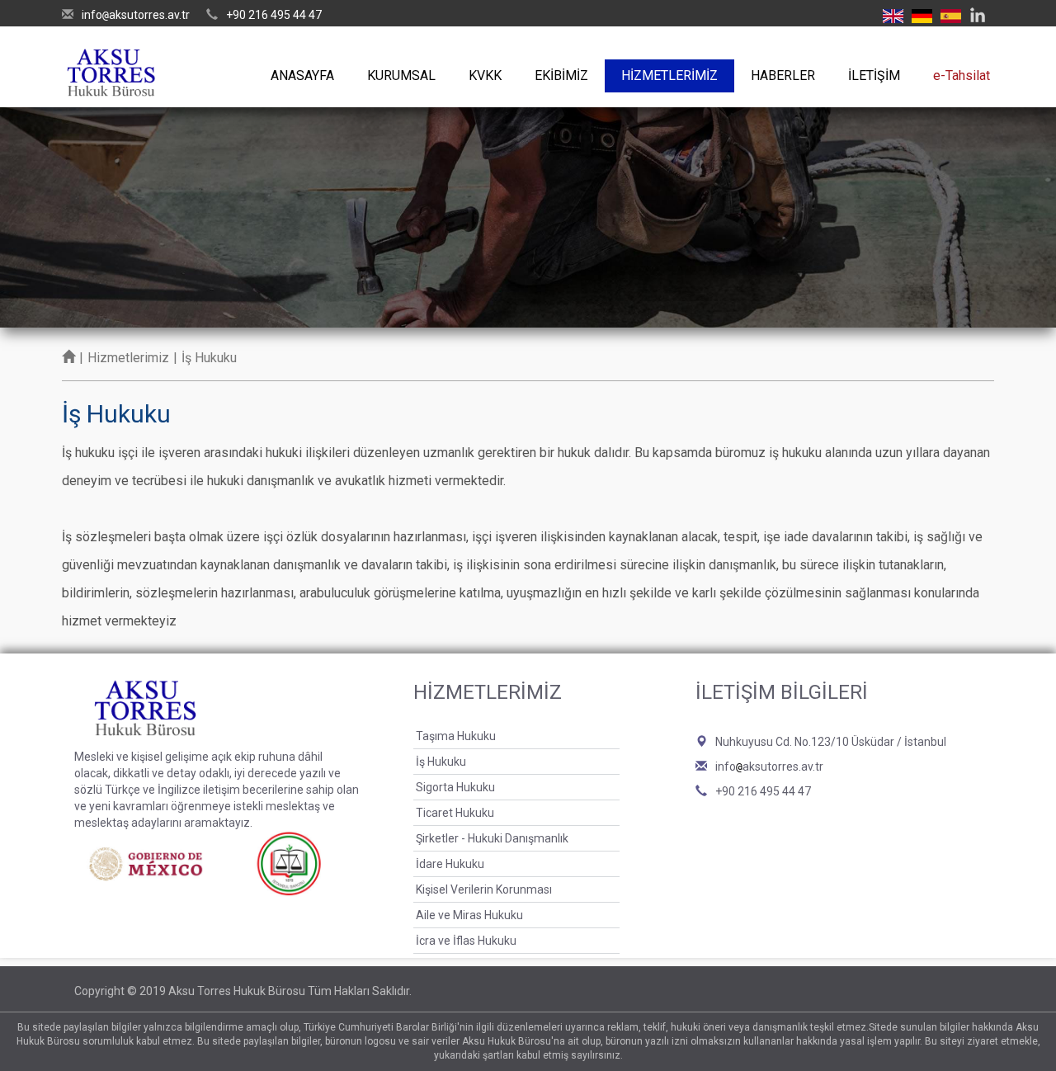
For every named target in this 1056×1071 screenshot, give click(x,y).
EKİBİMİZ (561, 75)
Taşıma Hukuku (456, 736)
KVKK (485, 75)
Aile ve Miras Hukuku (469, 915)
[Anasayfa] (68, 358)
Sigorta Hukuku (455, 787)
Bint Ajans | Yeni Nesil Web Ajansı (954, 991)
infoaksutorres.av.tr (136, 14)
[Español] (950, 15)
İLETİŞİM (874, 75)
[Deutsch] (922, 15)
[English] (893, 15)
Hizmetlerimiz (128, 358)
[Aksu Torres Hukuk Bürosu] (111, 67)
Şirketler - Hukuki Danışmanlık (492, 838)
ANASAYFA (302, 75)
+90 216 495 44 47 (274, 14)
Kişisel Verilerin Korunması (484, 889)
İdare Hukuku (450, 863)
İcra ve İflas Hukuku (466, 940)
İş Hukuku (441, 761)
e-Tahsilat (961, 75)
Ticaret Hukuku (455, 812)
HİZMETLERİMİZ (669, 75)
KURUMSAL (401, 75)
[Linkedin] (977, 15)
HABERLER (783, 75)
